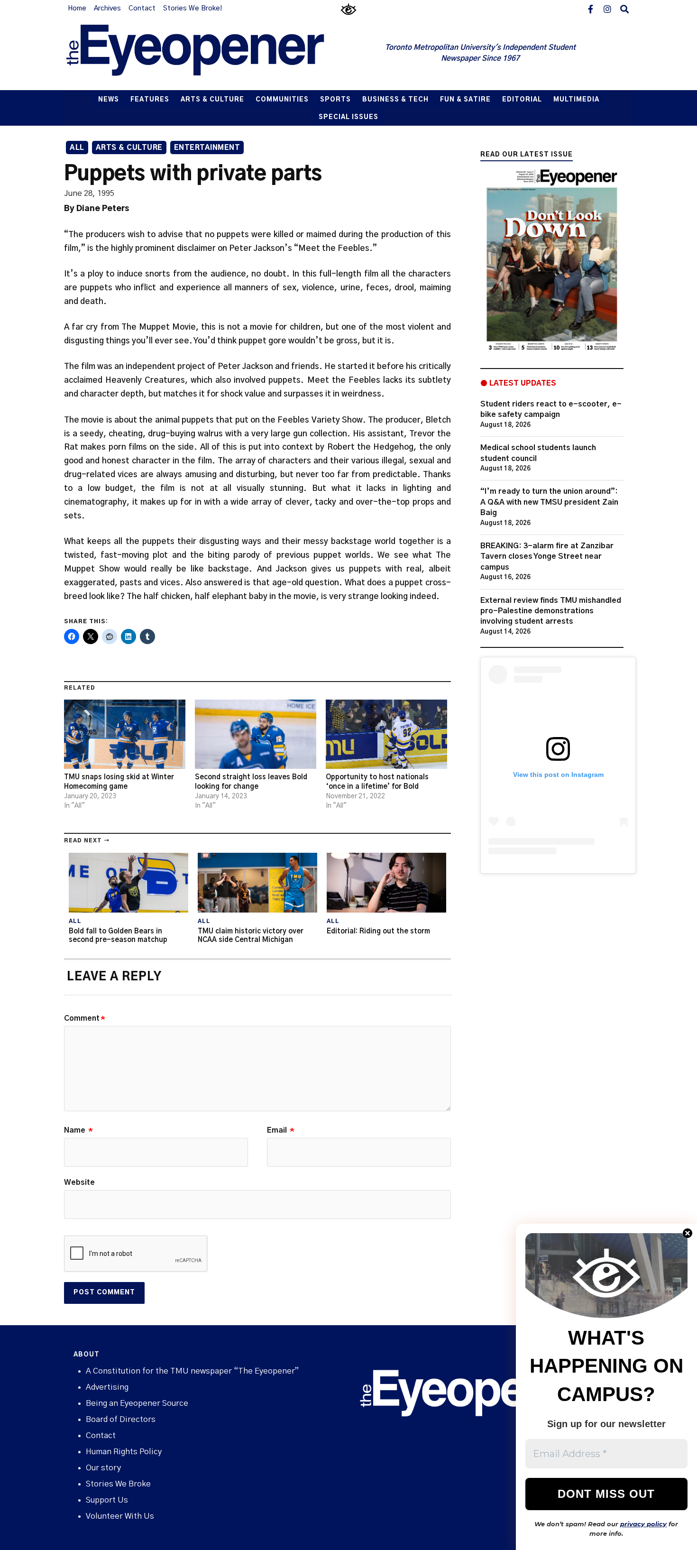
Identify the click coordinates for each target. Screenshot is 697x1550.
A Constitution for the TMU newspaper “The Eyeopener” (192, 1371)
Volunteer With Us (120, 1516)
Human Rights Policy (124, 1452)
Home (77, 8)
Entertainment (207, 148)
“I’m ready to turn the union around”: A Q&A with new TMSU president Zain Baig (549, 502)
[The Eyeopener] (214, 53)
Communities (282, 100)
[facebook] (590, 8)
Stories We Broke (118, 1484)
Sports (335, 100)
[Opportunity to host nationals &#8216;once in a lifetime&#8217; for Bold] (386, 734)
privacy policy (643, 1524)
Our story (103, 1468)
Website (79, 1182)
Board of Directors (121, 1419)
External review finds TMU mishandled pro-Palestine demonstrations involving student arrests (550, 611)
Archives (107, 8)
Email (280, 1130)
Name (78, 1130)
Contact (142, 8)
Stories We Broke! (192, 8)
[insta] (607, 8)
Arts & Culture (212, 100)
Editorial (522, 100)
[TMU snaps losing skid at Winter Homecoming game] (124, 734)
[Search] (624, 8)
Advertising (107, 1387)
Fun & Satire (465, 100)
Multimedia (576, 100)
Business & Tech (395, 100)
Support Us (107, 1500)
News (108, 100)
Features (149, 100)
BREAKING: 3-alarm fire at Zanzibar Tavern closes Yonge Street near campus (547, 556)
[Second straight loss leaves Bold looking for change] (255, 734)
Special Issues (348, 117)
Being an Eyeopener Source (137, 1403)
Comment (84, 1018)
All (77, 148)
